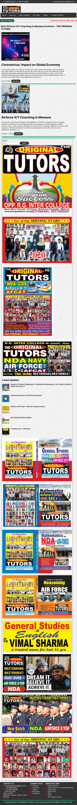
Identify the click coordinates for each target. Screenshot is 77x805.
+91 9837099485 (22, 2)
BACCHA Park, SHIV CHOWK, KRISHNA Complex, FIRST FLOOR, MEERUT (15, 794)
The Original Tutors (54, 797)
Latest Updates (24, 15)
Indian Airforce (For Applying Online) (61, 788)
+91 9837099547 (11, 788)
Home (4, 15)
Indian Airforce (53, 786)
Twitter (34, 789)
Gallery (45, 15)
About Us (12, 15)
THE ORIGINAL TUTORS (25, 802)
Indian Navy (52, 791)
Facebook (35, 788)
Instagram (35, 793)
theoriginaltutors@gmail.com (64, 2)
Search (4, 141)
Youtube (35, 786)
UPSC (50, 795)
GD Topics (36, 15)
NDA (49, 793)
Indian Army (52, 789)
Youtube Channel (57, 15)
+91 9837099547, (9, 2)
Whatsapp (35, 791)
